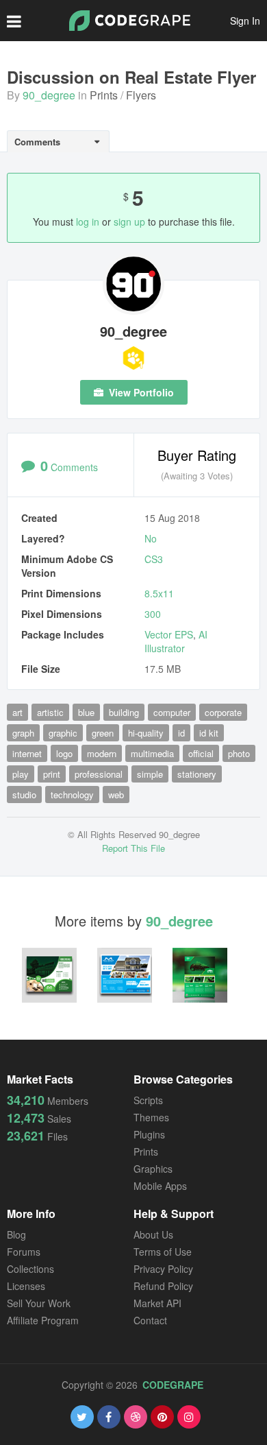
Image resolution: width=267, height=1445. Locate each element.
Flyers (141, 95)
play (20, 773)
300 (152, 614)
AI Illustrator (175, 641)
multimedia (152, 753)
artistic (50, 712)
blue (86, 712)
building (124, 712)
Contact (150, 1320)
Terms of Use (163, 1251)
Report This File (133, 848)
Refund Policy (163, 1286)
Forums (23, 1251)
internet (27, 753)
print (51, 773)
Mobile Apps (160, 1186)
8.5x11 (159, 593)
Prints (104, 95)
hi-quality (146, 732)
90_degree (49, 95)
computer (171, 712)
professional (99, 773)
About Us (153, 1234)
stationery (196, 773)
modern (101, 753)
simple (150, 773)
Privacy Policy (163, 1269)
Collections (30, 1269)
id (181, 732)
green (103, 732)
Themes (151, 1117)
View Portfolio (140, 392)
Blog (16, 1234)
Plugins (149, 1134)
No (150, 538)
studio (24, 794)
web (116, 794)
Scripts (148, 1100)
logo (64, 753)
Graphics (153, 1168)
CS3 (153, 559)
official (201, 753)
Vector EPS (168, 634)
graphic (63, 732)
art (17, 712)
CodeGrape (172, 1385)
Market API (157, 1303)
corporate (223, 712)
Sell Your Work (39, 1303)
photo (239, 753)
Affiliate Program (43, 1320)
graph (23, 732)
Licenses (26, 1286)
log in (87, 221)
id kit (208, 732)
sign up (129, 221)
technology (72, 794)
